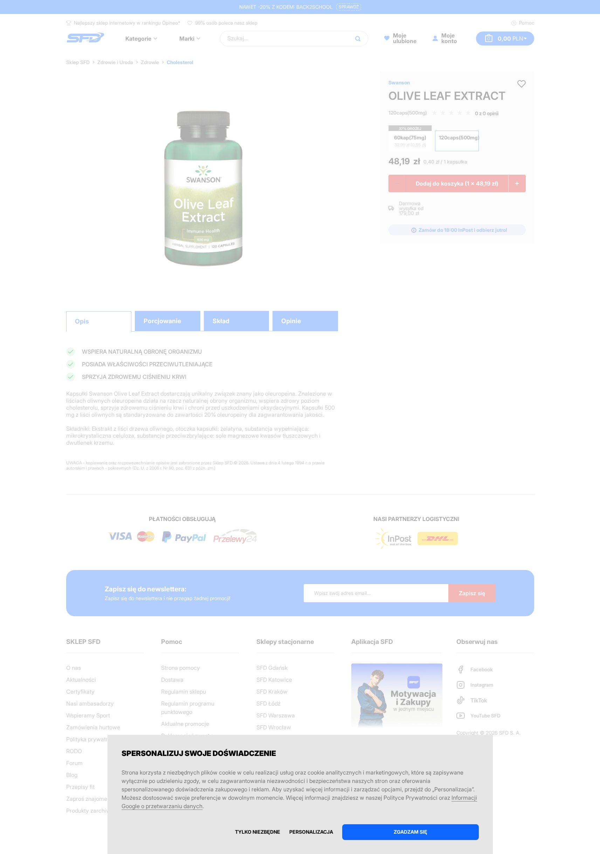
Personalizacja (311, 832)
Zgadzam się (410, 832)
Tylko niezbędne (257, 832)
